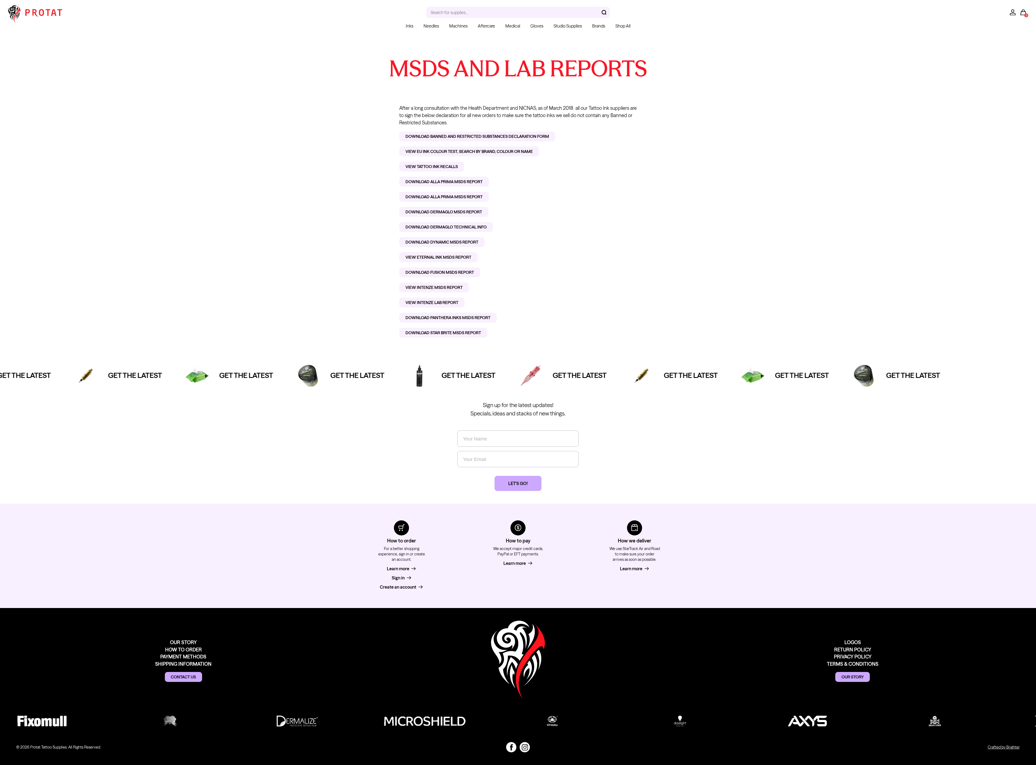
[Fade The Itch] (152, 721)
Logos (852, 642)
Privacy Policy (852, 657)
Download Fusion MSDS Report (439, 272)
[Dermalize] (279, 721)
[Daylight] (662, 721)
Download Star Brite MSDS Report (443, 332)
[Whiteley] (534, 721)
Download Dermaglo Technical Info (446, 227)
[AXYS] (790, 721)
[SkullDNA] (917, 721)
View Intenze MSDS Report (434, 287)
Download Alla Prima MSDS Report (444, 181)
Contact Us (183, 676)
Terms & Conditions (852, 664)
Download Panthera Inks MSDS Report (447, 317)
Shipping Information (183, 664)
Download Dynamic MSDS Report (441, 242)
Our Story (183, 642)
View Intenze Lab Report (431, 302)
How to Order (183, 650)
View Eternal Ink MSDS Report (438, 257)
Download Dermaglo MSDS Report (443, 211)
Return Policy (852, 650)
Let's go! (518, 483)
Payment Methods (183, 657)
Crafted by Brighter (1004, 747)
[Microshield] (407, 721)
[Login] (1012, 12)
